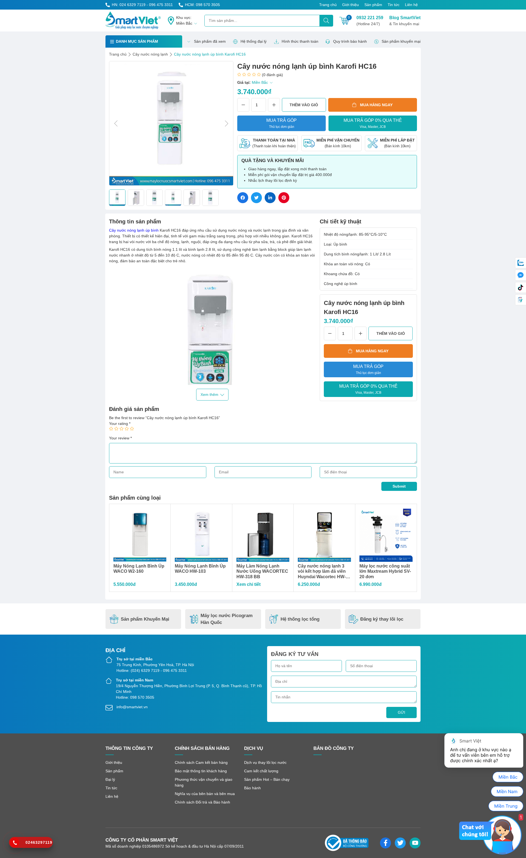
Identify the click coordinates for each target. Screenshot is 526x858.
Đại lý (110, 779)
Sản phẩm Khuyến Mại (145, 619)
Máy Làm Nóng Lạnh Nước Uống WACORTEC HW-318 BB (262, 571)
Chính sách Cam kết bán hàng (201, 762)
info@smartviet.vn (132, 707)
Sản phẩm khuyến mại (401, 41)
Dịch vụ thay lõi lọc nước (265, 762)
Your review (120, 438)
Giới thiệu (350, 4)
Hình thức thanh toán (300, 41)
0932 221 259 (369, 20)
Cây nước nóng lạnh (150, 54)
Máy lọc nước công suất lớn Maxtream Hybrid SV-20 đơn (385, 571)
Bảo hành (252, 788)
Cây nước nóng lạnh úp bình (134, 230)
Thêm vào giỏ (304, 105)
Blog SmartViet (405, 20)
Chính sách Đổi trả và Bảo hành (202, 802)
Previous (115, 123)
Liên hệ (411, 4)
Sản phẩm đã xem (210, 41)
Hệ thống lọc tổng (300, 619)
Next (226, 123)
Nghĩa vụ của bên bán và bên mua (205, 793)
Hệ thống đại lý (254, 41)
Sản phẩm (373, 4)
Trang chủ (328, 4)
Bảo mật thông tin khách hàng (201, 771)
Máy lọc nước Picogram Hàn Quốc (227, 619)
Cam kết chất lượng (261, 771)
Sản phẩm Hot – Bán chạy (267, 779)
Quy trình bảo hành (350, 41)
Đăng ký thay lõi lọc (381, 619)
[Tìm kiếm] (326, 21)
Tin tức (393, 4)
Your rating (119, 423)
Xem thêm (209, 394)
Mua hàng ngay (376, 105)
